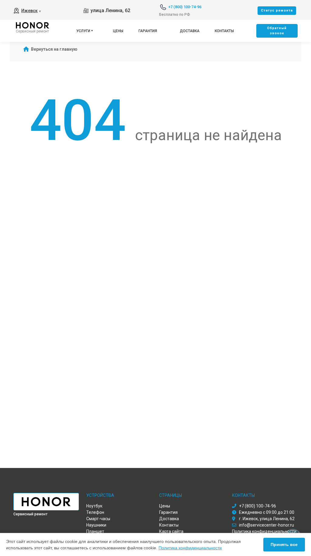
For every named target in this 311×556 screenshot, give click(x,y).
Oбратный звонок (277, 30)
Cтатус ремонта (277, 10)
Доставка (190, 31)
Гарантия (147, 31)
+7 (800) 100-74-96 (184, 7)
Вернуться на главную (54, 49)
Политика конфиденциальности (190, 547)
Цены (118, 31)
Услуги (83, 31)
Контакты (224, 31)
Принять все (284, 544)
